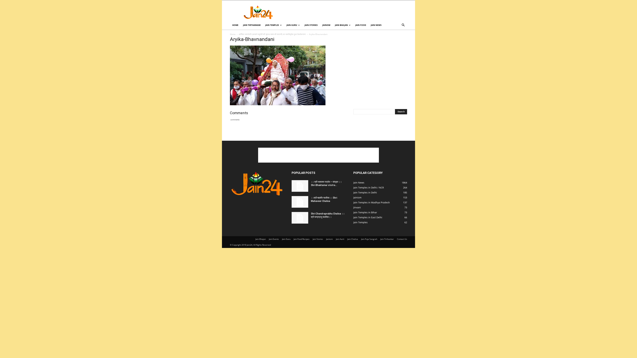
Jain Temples (272, 25)
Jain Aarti (340, 239)
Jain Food (360, 25)
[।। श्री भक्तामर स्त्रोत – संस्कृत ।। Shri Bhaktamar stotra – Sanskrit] (300, 186)
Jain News (376, 25)
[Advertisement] (346, 12)
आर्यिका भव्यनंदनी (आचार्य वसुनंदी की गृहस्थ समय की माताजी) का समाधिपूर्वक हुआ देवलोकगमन (272, 34)
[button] (403, 25)
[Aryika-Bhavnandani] (277, 104)
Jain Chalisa (352, 239)
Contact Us (402, 239)
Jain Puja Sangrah (369, 239)
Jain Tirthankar (252, 25)
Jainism (326, 25)
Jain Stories (311, 25)
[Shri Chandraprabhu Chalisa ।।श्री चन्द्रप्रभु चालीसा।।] (300, 218)
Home (235, 25)
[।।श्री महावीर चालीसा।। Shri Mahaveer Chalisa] (300, 202)
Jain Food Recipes (302, 239)
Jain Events (274, 239)
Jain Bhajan (341, 25)
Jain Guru (291, 25)
